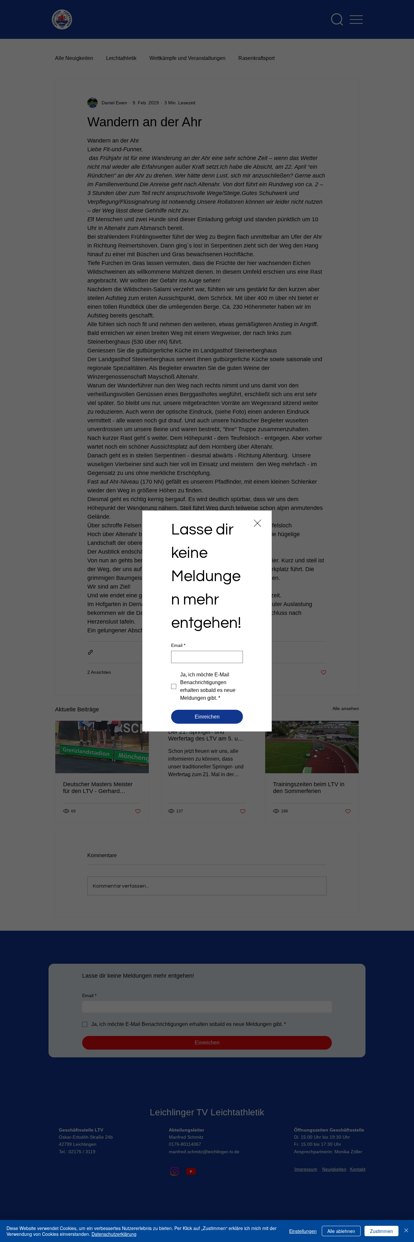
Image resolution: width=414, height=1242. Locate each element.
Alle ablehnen (341, 1231)
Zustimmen (381, 1231)
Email (178, 645)
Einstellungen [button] (303, 1231)
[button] (257, 523)
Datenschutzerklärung (114, 1234)
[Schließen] (406, 1231)
